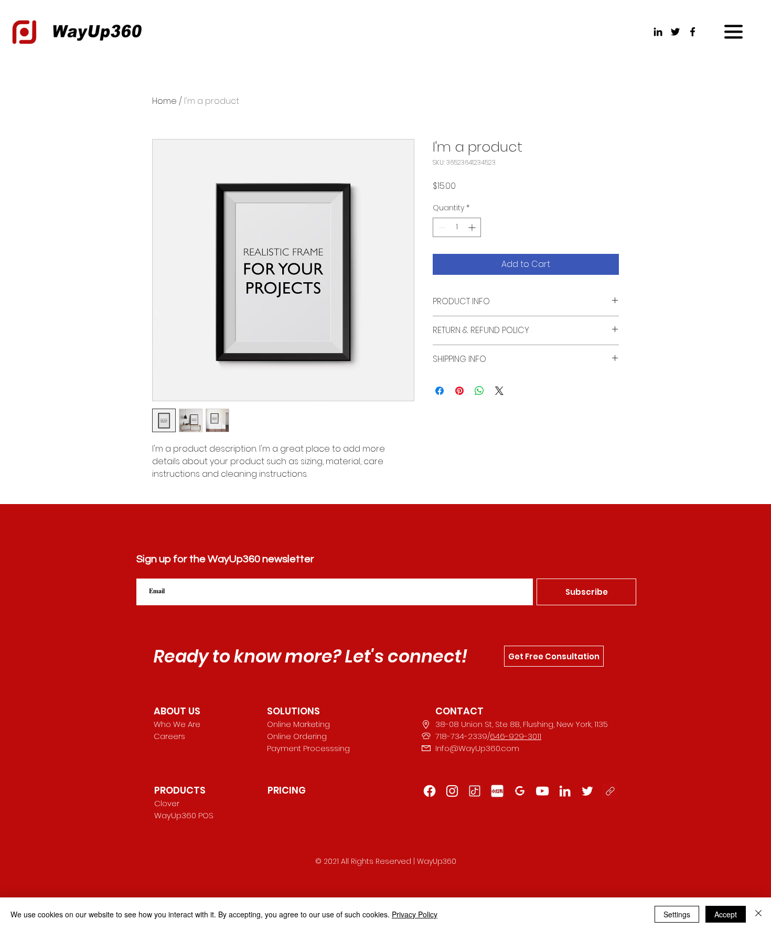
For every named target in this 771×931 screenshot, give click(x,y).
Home (164, 101)
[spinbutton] (456, 227)
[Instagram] (452, 791)
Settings (676, 914)
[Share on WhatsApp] (479, 390)
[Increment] (472, 227)
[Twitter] (675, 32)
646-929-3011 (515, 736)
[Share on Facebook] (439, 390)
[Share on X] (499, 390)
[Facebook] (693, 32)
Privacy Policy (414, 914)
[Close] (758, 914)
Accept (725, 914)
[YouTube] (542, 791)
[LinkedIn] (658, 32)
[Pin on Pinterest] (459, 390)
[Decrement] (440, 227)
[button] (733, 32)
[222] (587, 791)
